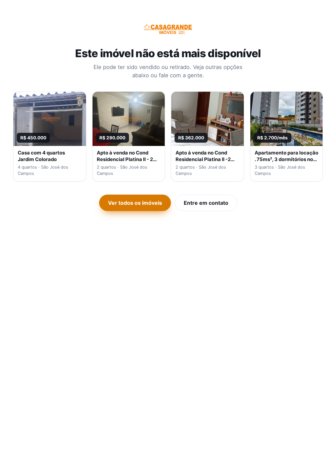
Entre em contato (206, 203)
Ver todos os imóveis (135, 203)
